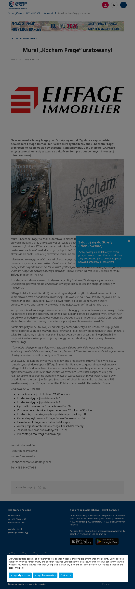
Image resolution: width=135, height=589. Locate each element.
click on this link (16, 567)
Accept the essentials (45, 575)
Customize (65, 575)
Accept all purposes (20, 575)
